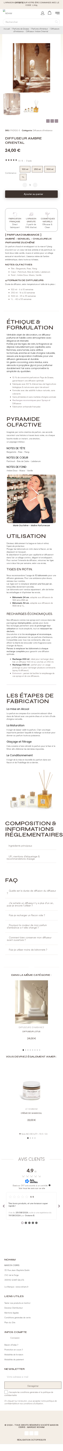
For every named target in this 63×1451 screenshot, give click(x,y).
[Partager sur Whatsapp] (56, 118)
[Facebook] (27, 1431)
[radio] (25, 166)
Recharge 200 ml (20, 656)
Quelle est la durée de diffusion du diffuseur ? (31, 889)
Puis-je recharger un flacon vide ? (27, 912)
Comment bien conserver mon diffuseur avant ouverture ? (29, 936)
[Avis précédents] (4, 1203)
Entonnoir (17, 670)
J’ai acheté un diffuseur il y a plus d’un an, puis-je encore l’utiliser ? (30, 901)
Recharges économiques (24, 397)
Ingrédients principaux (20, 843)
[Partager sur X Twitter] (52, 118)
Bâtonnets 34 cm (20, 600)
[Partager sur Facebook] (48, 118)
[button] (56, 65)
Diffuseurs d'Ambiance (42, 128)
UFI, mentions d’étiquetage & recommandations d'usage (23, 855)
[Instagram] (31, 1431)
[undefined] (49, 1182)
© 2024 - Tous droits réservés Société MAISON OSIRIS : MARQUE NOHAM (31, 1423)
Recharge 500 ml (21, 662)
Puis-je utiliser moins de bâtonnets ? (28, 947)
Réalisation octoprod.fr (31, 1437)
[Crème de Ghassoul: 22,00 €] (31, 1091)
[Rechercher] (56, 19)
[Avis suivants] (59, 1203)
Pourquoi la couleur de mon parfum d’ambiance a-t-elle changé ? (27, 923)
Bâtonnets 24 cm (20, 594)
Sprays (45, 397)
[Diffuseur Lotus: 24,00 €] (31, 1009)
